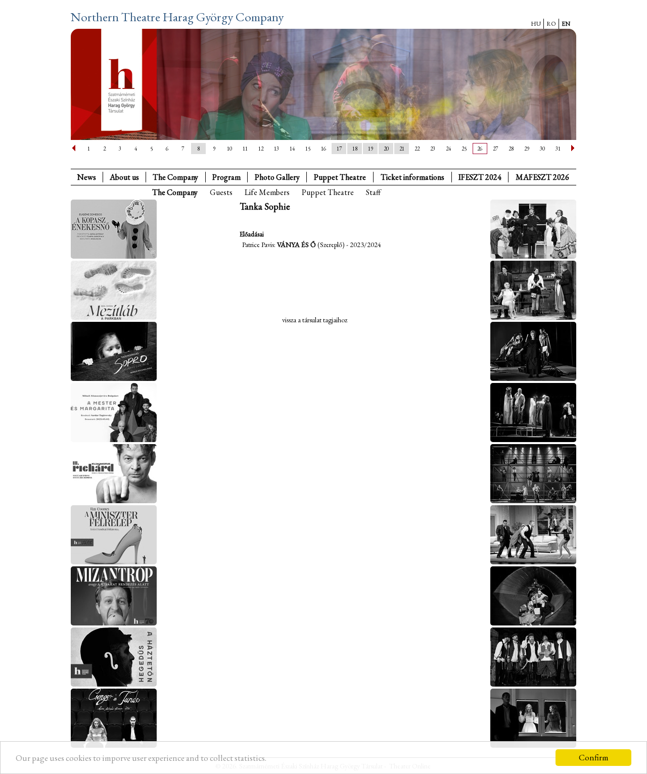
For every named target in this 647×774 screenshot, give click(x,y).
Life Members (267, 192)
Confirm (594, 757)
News (86, 177)
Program (226, 177)
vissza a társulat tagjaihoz (314, 319)
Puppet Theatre (328, 192)
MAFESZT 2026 (542, 177)
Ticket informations (412, 177)
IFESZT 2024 (479, 177)
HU (536, 24)
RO (551, 24)
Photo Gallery (277, 177)
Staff (373, 192)
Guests (221, 192)
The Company (175, 177)
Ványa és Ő (296, 244)
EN (566, 24)
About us (124, 177)
